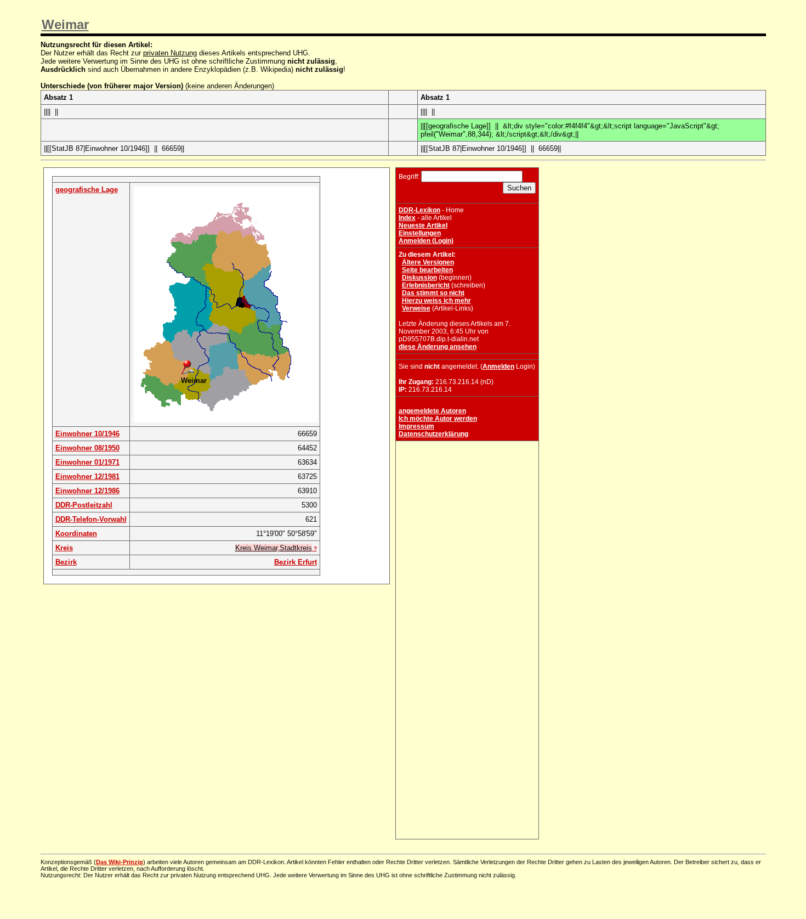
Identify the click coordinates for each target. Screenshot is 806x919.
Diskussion (419, 277)
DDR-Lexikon (419, 210)
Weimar (65, 24)
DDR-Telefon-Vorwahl (91, 519)
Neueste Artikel (423, 225)
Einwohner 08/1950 (87, 448)
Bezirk (66, 562)
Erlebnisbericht (426, 285)
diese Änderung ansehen (437, 347)
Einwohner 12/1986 (87, 491)
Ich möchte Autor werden (438, 418)
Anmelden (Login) (426, 241)
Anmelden (498, 366)
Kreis (64, 548)
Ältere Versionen (428, 262)
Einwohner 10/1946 (87, 434)
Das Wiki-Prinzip (119, 862)
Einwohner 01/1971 (87, 462)
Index (407, 218)
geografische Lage (86, 189)
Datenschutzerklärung (433, 434)
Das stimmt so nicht (433, 293)
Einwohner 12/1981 (87, 476)
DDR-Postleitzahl (83, 505)
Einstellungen (420, 233)
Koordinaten (76, 533)
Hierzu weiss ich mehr (436, 301)
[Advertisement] (467, 512)
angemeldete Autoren (432, 411)
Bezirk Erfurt (295, 562)
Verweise (416, 308)
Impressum (416, 426)
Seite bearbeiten (427, 270)
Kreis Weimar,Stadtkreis (273, 548)
